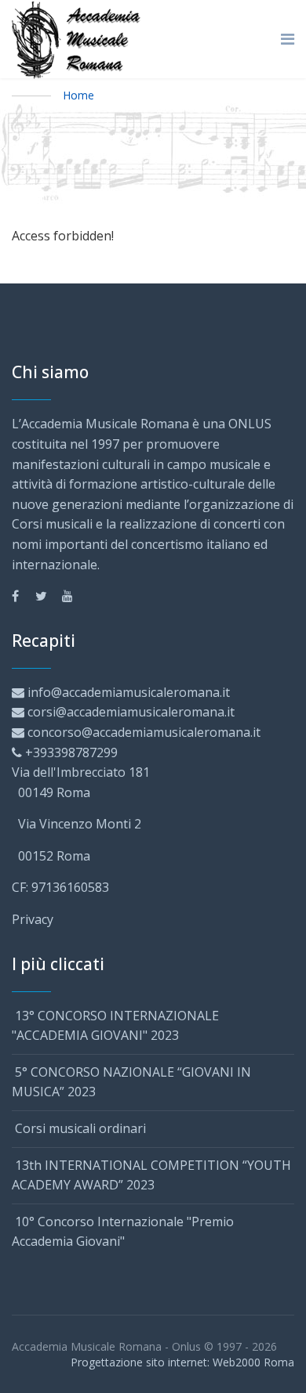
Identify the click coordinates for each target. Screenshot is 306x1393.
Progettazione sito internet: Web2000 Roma (182, 1362)
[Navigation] (287, 39)
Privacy (32, 919)
